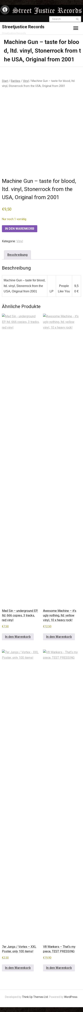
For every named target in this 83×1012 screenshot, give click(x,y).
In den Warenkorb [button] (18, 637)
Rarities (15, 81)
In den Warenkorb (19, 228)
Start (5, 81)
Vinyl (26, 81)
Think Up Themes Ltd (35, 996)
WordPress (70, 996)
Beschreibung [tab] (17, 255)
